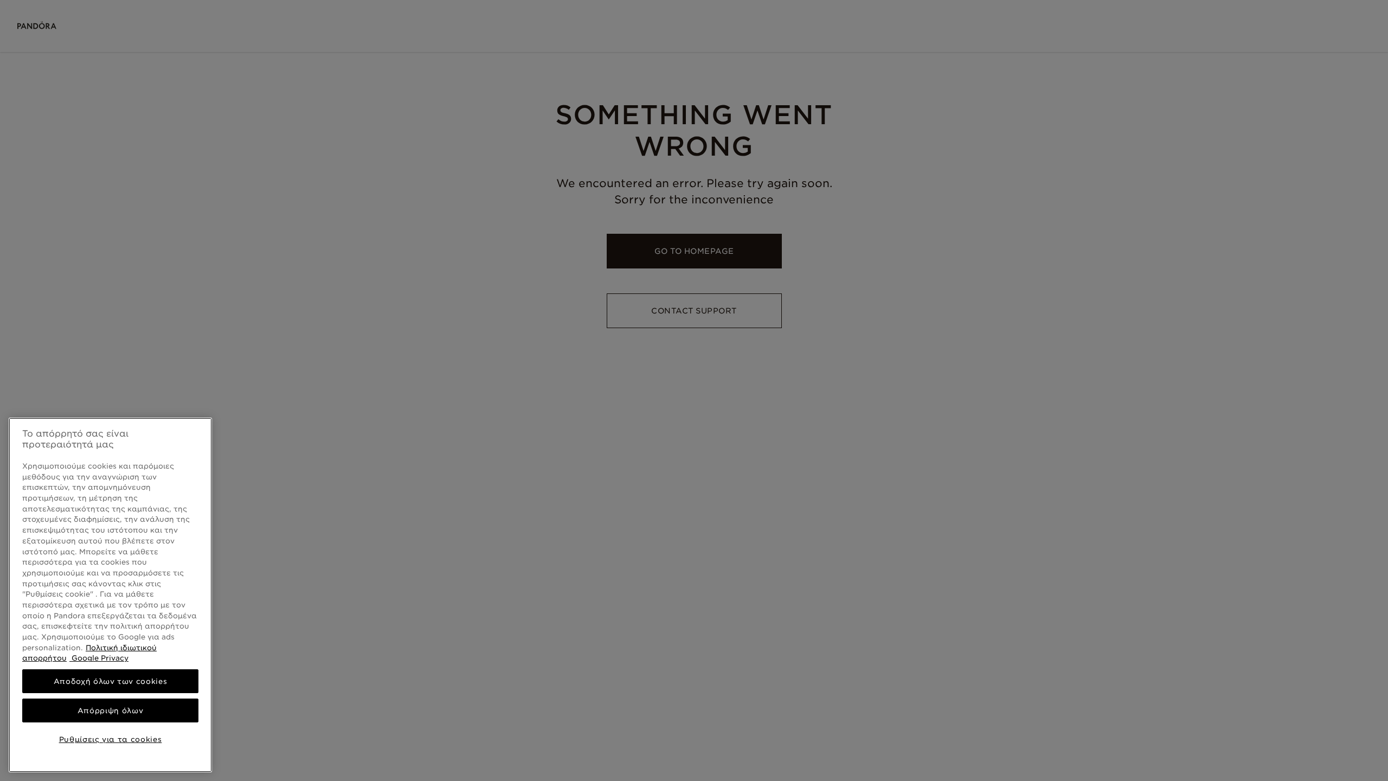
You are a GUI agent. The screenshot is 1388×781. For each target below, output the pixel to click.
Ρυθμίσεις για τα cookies (110, 739)
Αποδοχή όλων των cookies (111, 681)
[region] (110, 595)
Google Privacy (98, 658)
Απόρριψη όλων (111, 710)
